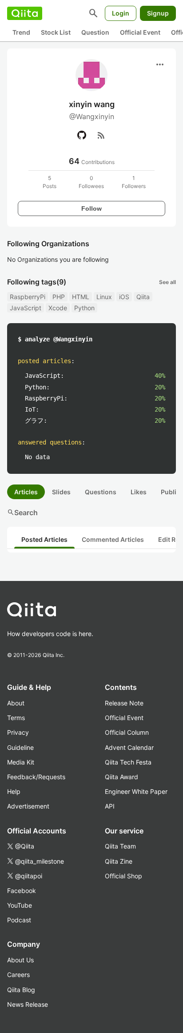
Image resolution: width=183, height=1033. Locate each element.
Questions (100, 492)
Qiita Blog (21, 989)
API (110, 806)
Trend (21, 32)
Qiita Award (121, 777)
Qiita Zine (118, 861)
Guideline (20, 747)
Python (84, 308)
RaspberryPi (27, 296)
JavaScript (25, 308)
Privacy (18, 732)
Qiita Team (120, 846)
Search (22, 512)
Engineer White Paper (136, 791)
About (15, 703)
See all (167, 282)
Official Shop (123, 876)
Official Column (127, 732)
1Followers (134, 182)
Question (95, 32)
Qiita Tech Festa (128, 762)
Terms (16, 717)
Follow (91, 208)
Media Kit (20, 762)
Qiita (143, 296)
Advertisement (28, 806)
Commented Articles (113, 539)
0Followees (91, 182)
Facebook (21, 890)
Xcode (57, 308)
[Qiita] (24, 13)
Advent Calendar (129, 747)
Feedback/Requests (36, 777)
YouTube (19, 905)
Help (13, 791)
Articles (26, 492)
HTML (80, 296)
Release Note (124, 703)
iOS (124, 296)
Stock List (56, 32)
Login (120, 13)
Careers (18, 974)
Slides (61, 492)
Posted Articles (44, 539)
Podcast (19, 920)
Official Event (140, 32)
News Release (27, 1004)
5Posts (49, 182)
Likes (139, 492)
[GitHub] (82, 135)
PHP (58, 296)
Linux (104, 296)
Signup (158, 13)
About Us (20, 960)
